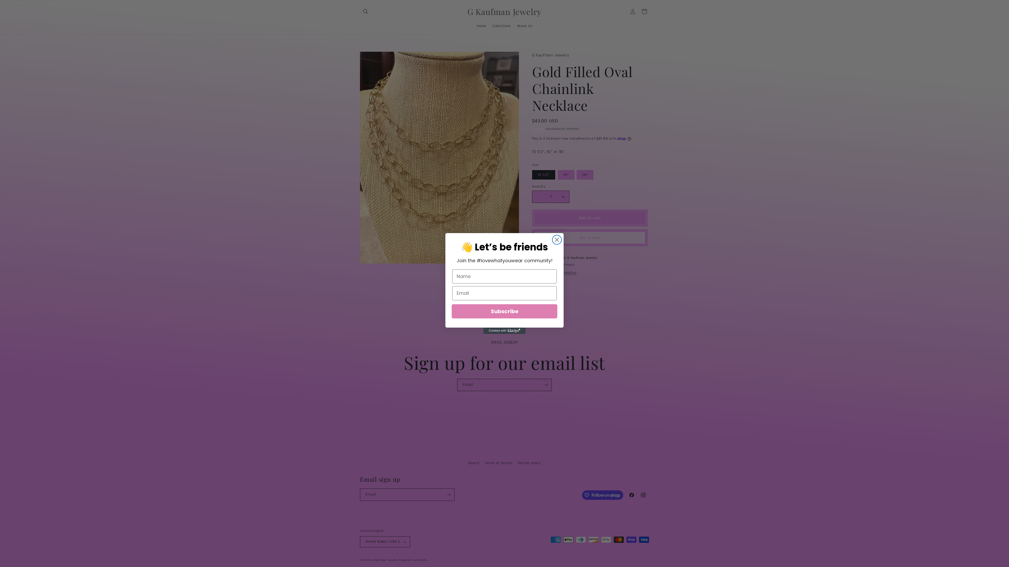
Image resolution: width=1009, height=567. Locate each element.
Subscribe (504, 311)
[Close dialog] (557, 239)
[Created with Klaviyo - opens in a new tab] (504, 331)
